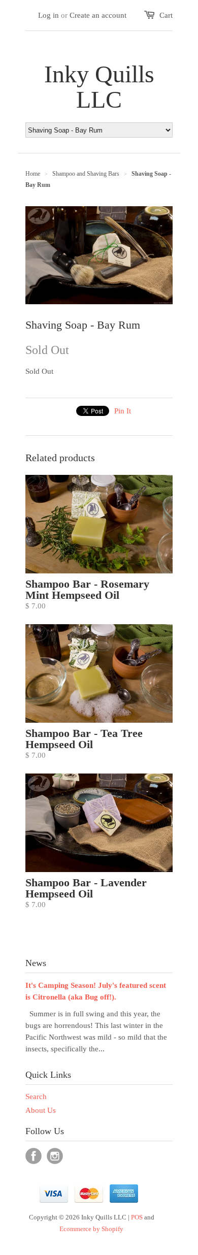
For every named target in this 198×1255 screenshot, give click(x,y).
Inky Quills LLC (99, 86)
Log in (48, 15)
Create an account (98, 15)
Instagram (55, 1156)
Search (36, 1096)
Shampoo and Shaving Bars (85, 173)
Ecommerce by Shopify (91, 1229)
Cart (166, 15)
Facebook (33, 1156)
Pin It (122, 411)
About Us (40, 1110)
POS (137, 1217)
